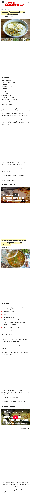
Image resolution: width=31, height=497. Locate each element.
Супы (2, 9)
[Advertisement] (15, 59)
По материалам (25, 428)
